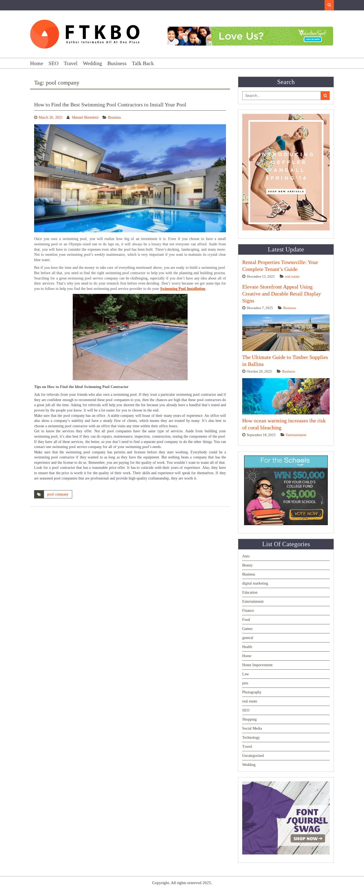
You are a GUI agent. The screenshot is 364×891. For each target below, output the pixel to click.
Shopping (249, 719)
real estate (292, 276)
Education (249, 592)
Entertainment (296, 435)
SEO (53, 63)
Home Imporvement (257, 665)
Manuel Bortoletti (85, 117)
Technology (251, 738)
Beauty (247, 565)
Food (246, 620)
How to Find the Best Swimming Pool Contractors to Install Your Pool (110, 104)
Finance (248, 611)
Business (117, 63)
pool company (57, 494)
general (247, 638)
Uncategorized (253, 756)
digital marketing (255, 583)
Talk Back (143, 63)
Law (245, 674)
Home (36, 63)
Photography (251, 692)
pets (245, 683)
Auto (246, 556)
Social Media (252, 728)
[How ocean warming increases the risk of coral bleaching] (286, 396)
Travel (71, 63)
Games (247, 629)
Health (247, 647)
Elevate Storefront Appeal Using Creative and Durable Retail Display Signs (281, 293)
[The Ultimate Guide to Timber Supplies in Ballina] (286, 332)
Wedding (92, 63)
